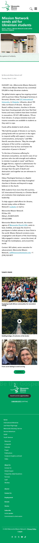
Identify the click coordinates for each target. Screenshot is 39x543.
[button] (19, 372)
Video (6, 459)
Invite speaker (9, 513)
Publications (8, 453)
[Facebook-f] (13, 537)
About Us (8, 465)
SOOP (5, 434)
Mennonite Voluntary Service (13, 428)
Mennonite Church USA (18, 225)
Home (4, 28)
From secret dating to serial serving (13, 366)
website (13, 207)
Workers (7, 483)
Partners (7, 477)
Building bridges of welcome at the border (15, 336)
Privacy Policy (31, 529)
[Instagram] (16, 537)
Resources (8, 441)
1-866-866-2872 (16, 401)
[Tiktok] (26, 537)
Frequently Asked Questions (13, 474)
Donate (7, 502)
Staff (6, 480)
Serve (5, 420)
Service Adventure (9, 431)
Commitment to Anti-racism (13, 516)
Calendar (7, 447)
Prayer (7, 450)
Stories (7, 506)
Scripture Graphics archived (13, 456)
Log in (20, 531)
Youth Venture (8, 437)
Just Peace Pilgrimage (10, 425)
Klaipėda (15, 102)
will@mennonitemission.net (20, 253)
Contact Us (8, 468)
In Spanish (8, 444)
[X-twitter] (19, 537)
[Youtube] (22, 537)
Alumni (7, 489)
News (9, 28)
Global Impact (9, 471)
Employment (9, 497)
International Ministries (11, 423)
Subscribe (8, 510)
